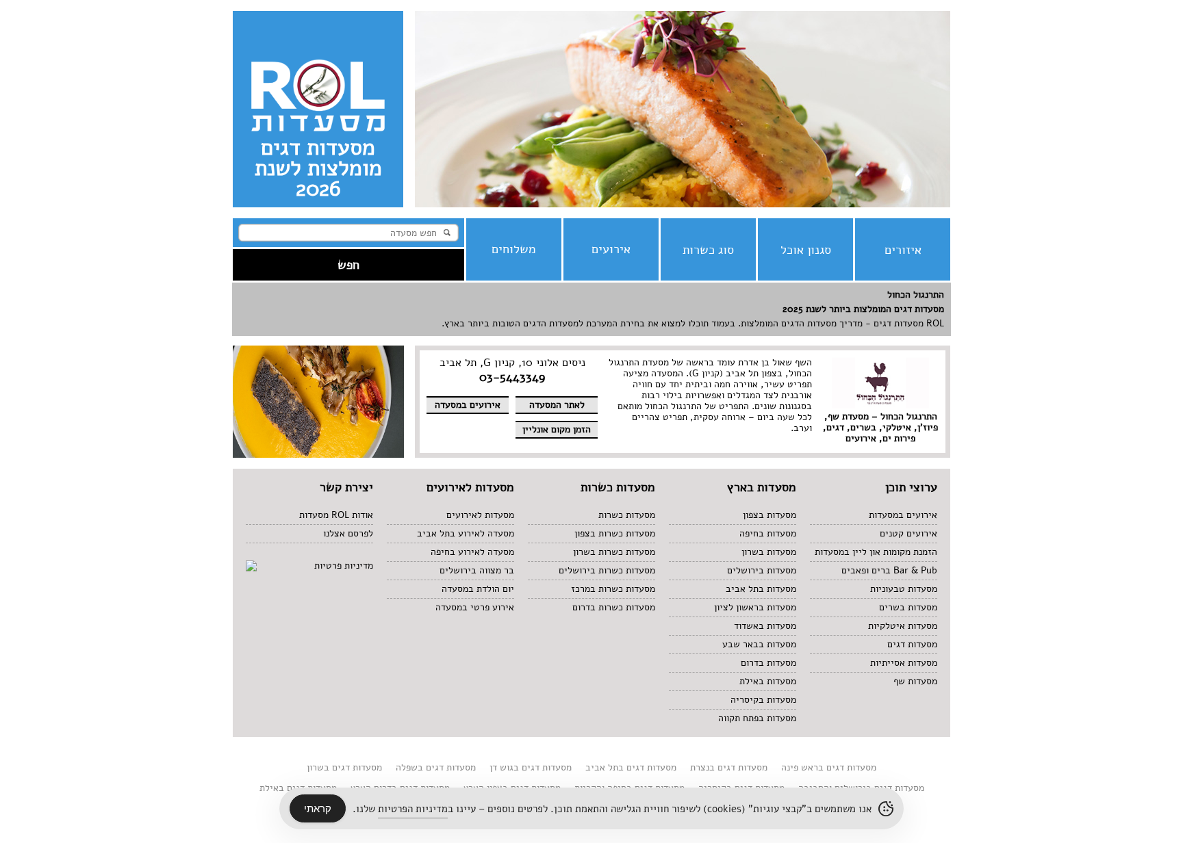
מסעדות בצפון (769, 514)
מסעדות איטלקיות (902, 625)
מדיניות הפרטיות (413, 809)
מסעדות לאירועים (480, 514)
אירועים (611, 249)
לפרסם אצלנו (348, 533)
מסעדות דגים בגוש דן (530, 767)
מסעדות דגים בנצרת (728, 767)
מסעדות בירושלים (761, 570)
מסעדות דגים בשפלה (436, 767)
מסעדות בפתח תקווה (757, 718)
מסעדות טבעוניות (903, 588)
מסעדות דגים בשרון (344, 767)
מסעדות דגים (912, 644)
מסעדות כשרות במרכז (613, 588)
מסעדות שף (915, 681)
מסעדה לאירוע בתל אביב (465, 533)
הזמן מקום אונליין (556, 429)
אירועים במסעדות (903, 514)
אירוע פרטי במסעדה (474, 607)
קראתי (317, 808)
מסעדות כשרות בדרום (613, 607)
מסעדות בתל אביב (761, 588)
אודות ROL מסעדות (336, 514)
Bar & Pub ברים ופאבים (889, 570)
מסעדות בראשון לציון (755, 607)
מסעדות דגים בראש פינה (828, 767)
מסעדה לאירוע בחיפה (472, 551)
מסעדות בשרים (908, 607)
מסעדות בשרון (768, 551)
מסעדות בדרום (768, 662)
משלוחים (514, 249)
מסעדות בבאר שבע (759, 644)
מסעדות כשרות (626, 514)
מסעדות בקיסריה (763, 699)
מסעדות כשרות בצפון (614, 533)
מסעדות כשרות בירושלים (607, 570)
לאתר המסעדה (557, 404)
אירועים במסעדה (467, 404)
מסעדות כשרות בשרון (614, 551)
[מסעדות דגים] (682, 204)
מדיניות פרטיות (343, 565)
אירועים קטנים (908, 533)
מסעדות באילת (767, 681)
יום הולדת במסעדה (478, 588)
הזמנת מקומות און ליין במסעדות (876, 551)
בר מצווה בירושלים (477, 570)
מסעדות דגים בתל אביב (630, 767)
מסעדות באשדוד (765, 625)
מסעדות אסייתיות (903, 662)
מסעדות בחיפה (767, 533)
